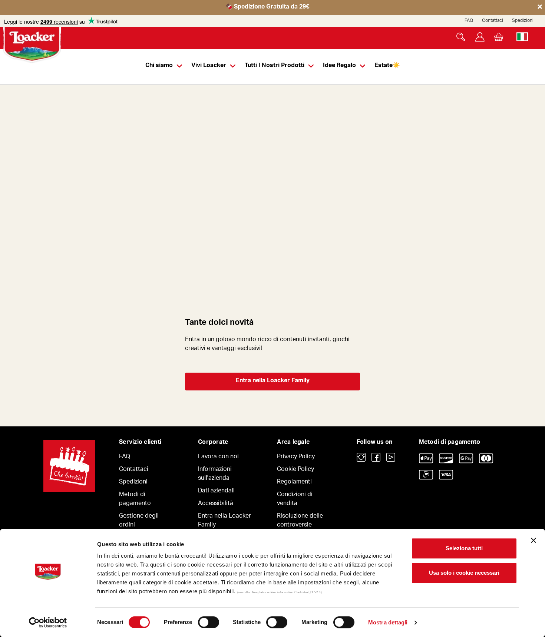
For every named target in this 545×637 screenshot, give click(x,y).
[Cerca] (461, 37)
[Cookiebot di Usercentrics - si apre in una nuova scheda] (48, 622)
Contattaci (492, 21)
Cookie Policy (295, 470)
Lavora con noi (218, 457)
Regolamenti (294, 482)
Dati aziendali (216, 491)
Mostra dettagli (388, 622)
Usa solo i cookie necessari (464, 573)
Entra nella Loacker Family (273, 381)
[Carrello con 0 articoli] (498, 37)
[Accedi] (480, 37)
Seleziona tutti (464, 548)
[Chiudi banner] (533, 540)
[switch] (208, 622)
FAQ (469, 21)
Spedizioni (523, 21)
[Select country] (522, 37)
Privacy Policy (296, 457)
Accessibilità (215, 504)
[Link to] (361, 457)
